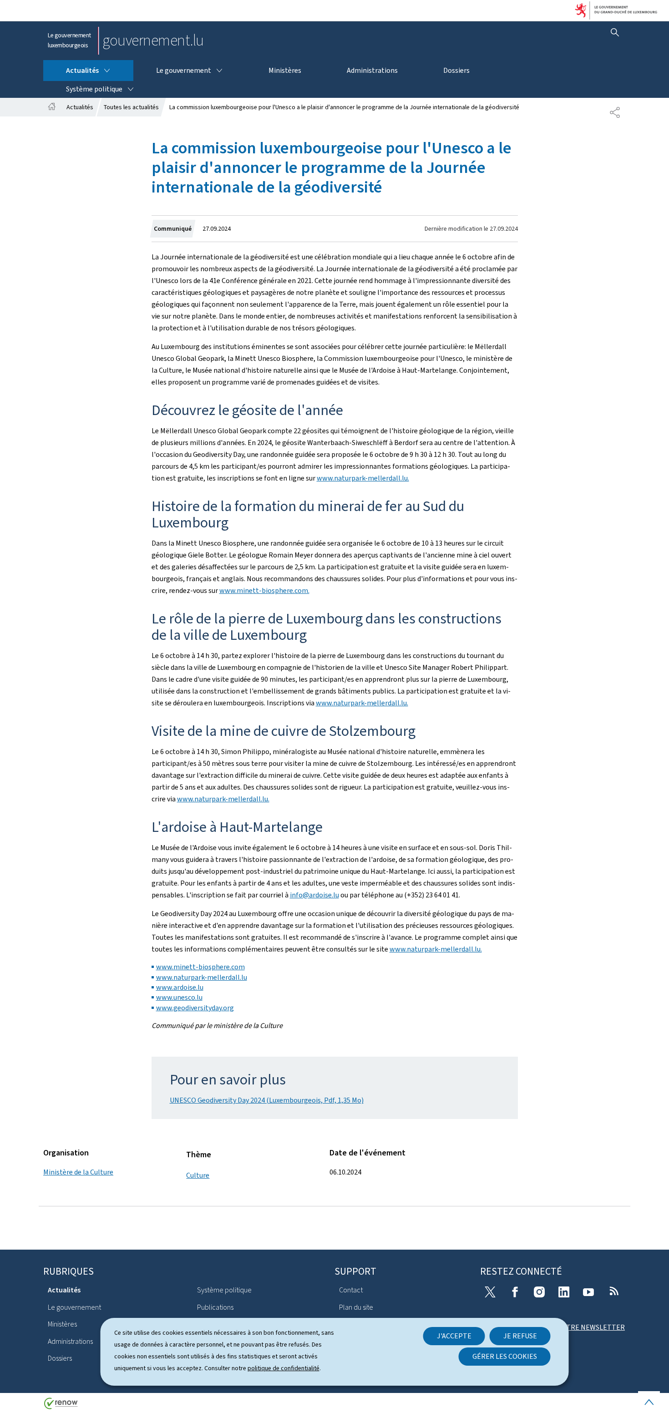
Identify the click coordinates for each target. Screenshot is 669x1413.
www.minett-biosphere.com (200, 967)
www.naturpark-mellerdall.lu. (363, 478)
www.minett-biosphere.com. (264, 590)
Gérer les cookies (504, 1356)
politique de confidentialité (283, 1368)
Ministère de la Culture (78, 1172)
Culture (197, 1175)
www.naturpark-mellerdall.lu (201, 977)
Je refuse (520, 1336)
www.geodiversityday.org (195, 1008)
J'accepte (454, 1336)
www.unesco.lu (179, 997)
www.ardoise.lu (179, 987)
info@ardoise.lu (314, 895)
